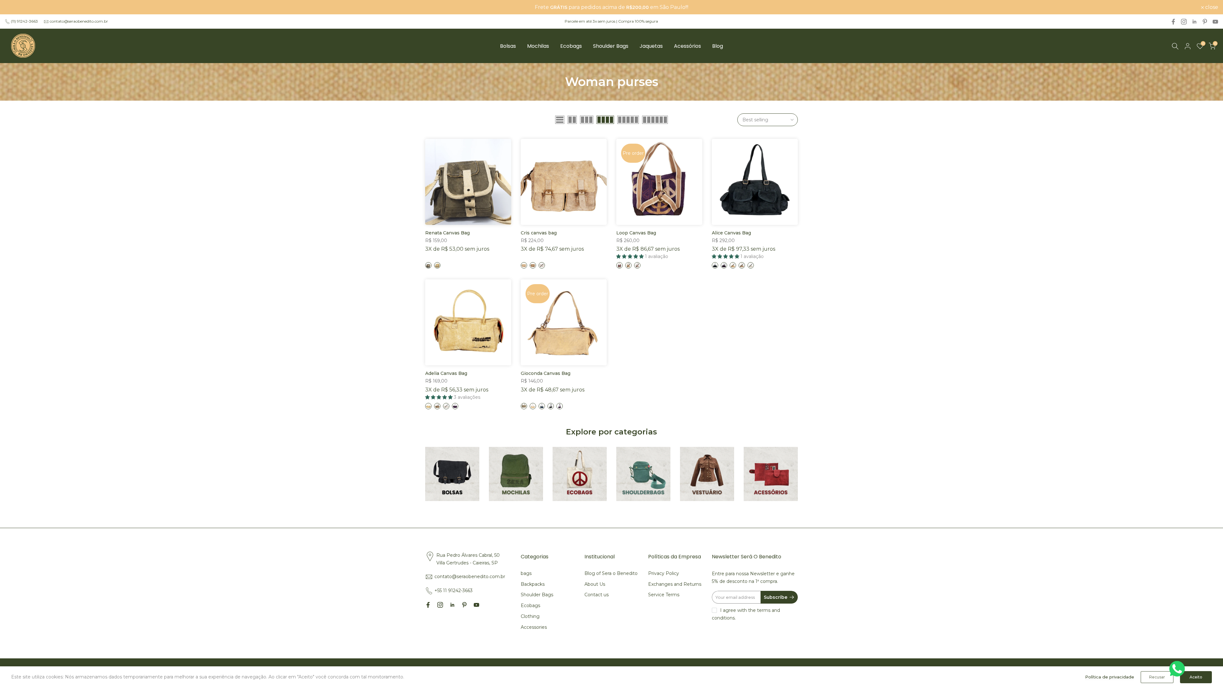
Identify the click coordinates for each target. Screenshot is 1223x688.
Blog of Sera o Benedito (611, 573)
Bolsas (508, 46)
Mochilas (538, 46)
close (15, 7)
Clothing (530, 616)
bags (526, 573)
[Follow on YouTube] (1215, 21)
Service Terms (663, 595)
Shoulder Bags (610, 46)
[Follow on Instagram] (1184, 21)
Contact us (596, 595)
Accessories (534, 627)
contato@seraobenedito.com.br (79, 21)
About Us (594, 584)
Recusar (1157, 677)
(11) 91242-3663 (24, 21)
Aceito (1196, 677)
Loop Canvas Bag (636, 233)
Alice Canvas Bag (731, 233)
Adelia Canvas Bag (446, 373)
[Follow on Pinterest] (1205, 21)
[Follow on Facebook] (1173, 21)
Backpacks (533, 584)
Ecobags (571, 46)
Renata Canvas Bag (447, 233)
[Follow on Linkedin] (1194, 21)
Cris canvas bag (539, 233)
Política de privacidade (1109, 676)
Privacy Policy (663, 573)
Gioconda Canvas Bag (545, 373)
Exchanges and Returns (674, 584)
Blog (717, 46)
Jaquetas (651, 46)
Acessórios (687, 46)
